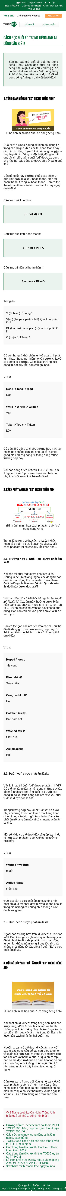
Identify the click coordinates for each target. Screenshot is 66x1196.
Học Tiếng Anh (12, 6)
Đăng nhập (49, 24)
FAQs (36, 1185)
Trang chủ (8, 15)
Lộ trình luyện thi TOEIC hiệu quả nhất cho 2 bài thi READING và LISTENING (32, 1161)
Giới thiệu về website (28, 15)
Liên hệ (46, 1185)
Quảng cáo (24, 1185)
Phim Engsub (33, 9)
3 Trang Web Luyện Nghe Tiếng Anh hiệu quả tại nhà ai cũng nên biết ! (30, 1114)
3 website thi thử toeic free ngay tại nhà (30, 1166)
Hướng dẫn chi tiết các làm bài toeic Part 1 (32, 1125)
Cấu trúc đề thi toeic (31, 6)
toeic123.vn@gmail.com (30, 2)
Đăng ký (29, 24)
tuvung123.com (27, 1188)
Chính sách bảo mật (52, 6)
